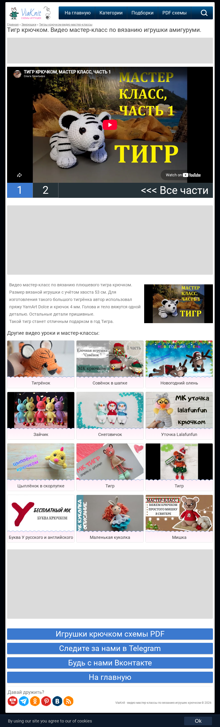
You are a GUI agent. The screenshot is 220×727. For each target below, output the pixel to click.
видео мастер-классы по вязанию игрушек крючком (164, 702)
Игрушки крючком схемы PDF (110, 634)
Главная (13, 24)
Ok (198, 721)
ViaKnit (31, 15)
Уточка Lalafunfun (179, 434)
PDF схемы (174, 13)
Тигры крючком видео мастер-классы (65, 24)
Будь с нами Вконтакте (110, 662)
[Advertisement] (110, 50)
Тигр (110, 485)
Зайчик (41, 434)
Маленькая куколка (110, 537)
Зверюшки (28, 24)
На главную (78, 13)
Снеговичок (110, 434)
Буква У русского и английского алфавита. (41, 538)
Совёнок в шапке (110, 383)
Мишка (179, 537)
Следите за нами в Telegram (110, 648)
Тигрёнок (41, 383)
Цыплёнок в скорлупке (40, 485)
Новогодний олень (179, 383)
